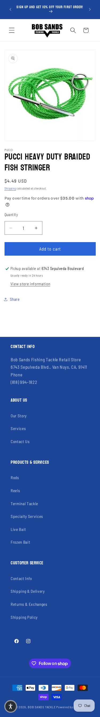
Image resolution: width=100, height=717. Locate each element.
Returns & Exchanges (29, 604)
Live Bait (18, 529)
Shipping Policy (24, 617)
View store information (30, 283)
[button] (11, 30)
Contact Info (21, 578)
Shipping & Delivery (28, 591)
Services (18, 428)
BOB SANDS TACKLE (41, 707)
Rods (15, 477)
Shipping (10, 188)
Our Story (19, 415)
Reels (15, 490)
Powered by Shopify (70, 707)
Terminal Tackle (24, 503)
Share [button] (15, 299)
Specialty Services (27, 516)
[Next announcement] (90, 9)
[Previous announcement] (10, 9)
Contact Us (20, 441)
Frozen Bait (20, 542)
